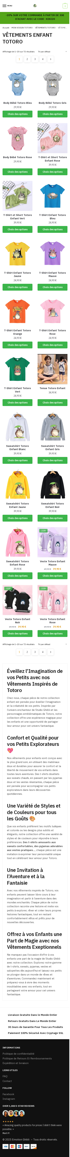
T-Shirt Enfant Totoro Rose (52, 332)
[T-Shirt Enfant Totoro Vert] (17, 369)
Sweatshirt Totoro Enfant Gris (52, 447)
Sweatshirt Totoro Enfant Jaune (17, 505)
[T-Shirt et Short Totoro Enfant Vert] (17, 196)
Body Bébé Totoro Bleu (17, 102)
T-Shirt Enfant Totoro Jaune (17, 274)
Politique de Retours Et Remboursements (27, 1058)
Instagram (9, 1098)
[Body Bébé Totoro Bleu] (17, 84)
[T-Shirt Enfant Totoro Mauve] (52, 254)
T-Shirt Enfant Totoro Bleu (52, 216)
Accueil (6, 27)
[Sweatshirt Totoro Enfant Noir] (52, 484)
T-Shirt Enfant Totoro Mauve (52, 274)
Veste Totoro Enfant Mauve (52, 563)
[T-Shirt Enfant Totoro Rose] (52, 311)
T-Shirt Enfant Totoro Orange (17, 332)
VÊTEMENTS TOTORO (45, 27)
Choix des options (18, 114)
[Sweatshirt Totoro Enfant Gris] (52, 427)
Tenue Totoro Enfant (52, 388)
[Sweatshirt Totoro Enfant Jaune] (17, 484)
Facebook (8, 1094)
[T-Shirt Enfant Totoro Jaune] (17, 254)
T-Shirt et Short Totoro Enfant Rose (52, 159)
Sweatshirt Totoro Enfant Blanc (17, 447)
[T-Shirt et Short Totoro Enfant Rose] (52, 138)
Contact (7, 1081)
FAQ (5, 1076)
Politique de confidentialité (18, 1053)
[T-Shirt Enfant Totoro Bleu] (52, 196)
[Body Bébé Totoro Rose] (17, 138)
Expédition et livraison (16, 1063)
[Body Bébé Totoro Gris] (52, 84)
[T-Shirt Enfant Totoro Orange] (17, 311)
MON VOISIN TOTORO (22, 27)
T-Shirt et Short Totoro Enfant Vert (17, 216)
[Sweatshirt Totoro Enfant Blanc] (17, 427)
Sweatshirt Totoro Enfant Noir (52, 505)
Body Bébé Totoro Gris (52, 102)
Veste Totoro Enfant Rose (52, 620)
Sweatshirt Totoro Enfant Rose (17, 563)
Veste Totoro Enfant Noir (17, 620)
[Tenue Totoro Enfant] (52, 369)
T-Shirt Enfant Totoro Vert (17, 390)
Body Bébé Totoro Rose (17, 157)
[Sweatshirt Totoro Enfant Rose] (17, 542)
